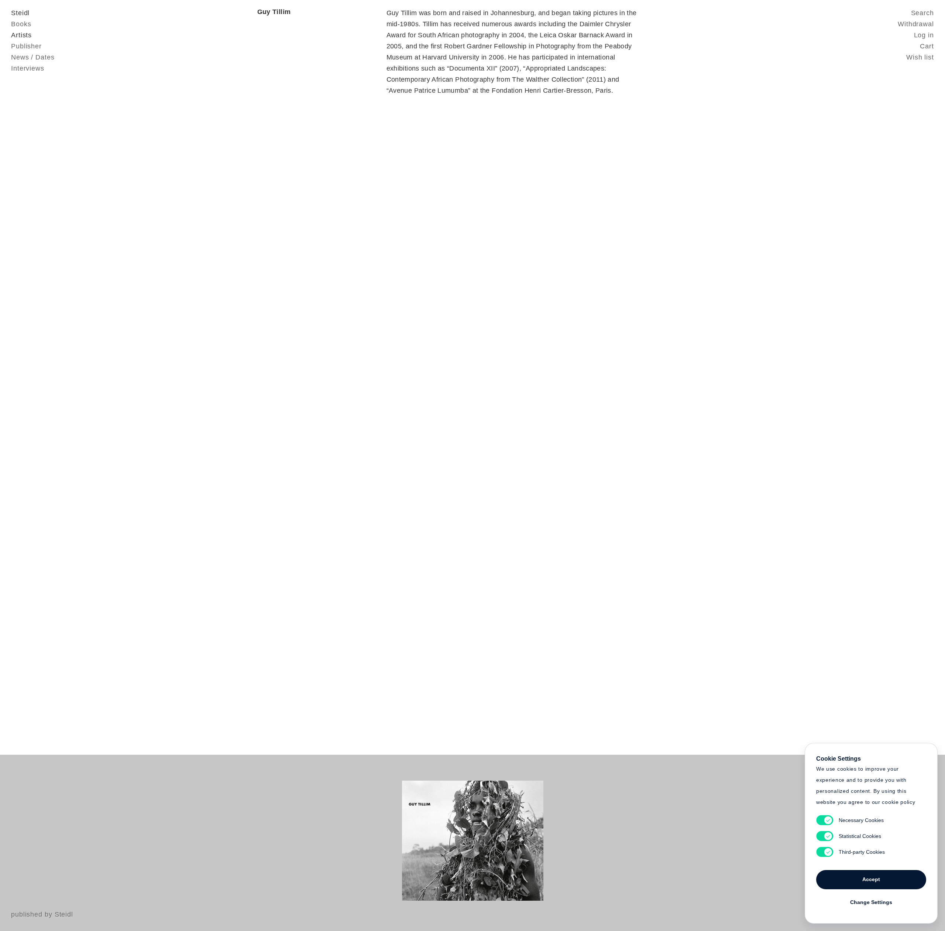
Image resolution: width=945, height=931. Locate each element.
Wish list (920, 57)
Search (922, 13)
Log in (924, 35)
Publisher (26, 46)
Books (21, 24)
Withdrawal (916, 24)
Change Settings (871, 902)
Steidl (20, 13)
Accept (871, 879)
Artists (21, 35)
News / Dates (33, 57)
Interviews (27, 68)
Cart (927, 46)
